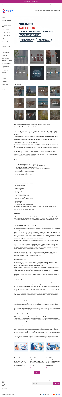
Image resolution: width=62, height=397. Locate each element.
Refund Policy (4, 388)
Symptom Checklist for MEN (6, 26)
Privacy (3, 384)
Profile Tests (4, 38)
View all (37, 372)
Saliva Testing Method (6, 63)
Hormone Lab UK (11, 394)
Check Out (58, 4)
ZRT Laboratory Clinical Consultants (6, 52)
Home (3, 17)
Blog (3, 75)
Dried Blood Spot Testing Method (5, 67)
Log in (15, 4)
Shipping (3, 385)
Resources (4, 78)
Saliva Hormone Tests (6, 29)
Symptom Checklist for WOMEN (6, 21)
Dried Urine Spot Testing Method (5, 71)
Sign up (19, 4)
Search (3, 379)
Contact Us (4, 81)
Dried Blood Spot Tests (7, 32)
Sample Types (5, 55)
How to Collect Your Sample (6, 85)
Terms (3, 382)
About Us (4, 381)
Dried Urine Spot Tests (7, 35)
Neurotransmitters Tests (7, 41)
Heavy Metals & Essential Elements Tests (6, 46)
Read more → (16, 367)
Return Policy (4, 386)
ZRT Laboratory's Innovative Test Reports (7, 59)
